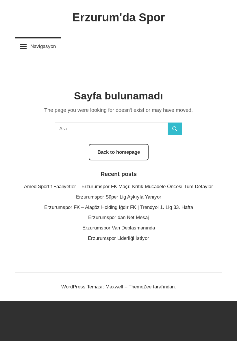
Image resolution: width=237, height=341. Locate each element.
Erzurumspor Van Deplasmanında (118, 228)
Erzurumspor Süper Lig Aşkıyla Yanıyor (118, 197)
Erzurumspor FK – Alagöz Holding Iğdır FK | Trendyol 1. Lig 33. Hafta (118, 207)
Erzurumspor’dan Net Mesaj (118, 217)
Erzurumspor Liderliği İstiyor (118, 238)
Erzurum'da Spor (118, 17)
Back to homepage (118, 152)
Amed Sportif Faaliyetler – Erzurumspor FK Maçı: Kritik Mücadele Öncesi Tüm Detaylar (118, 186)
